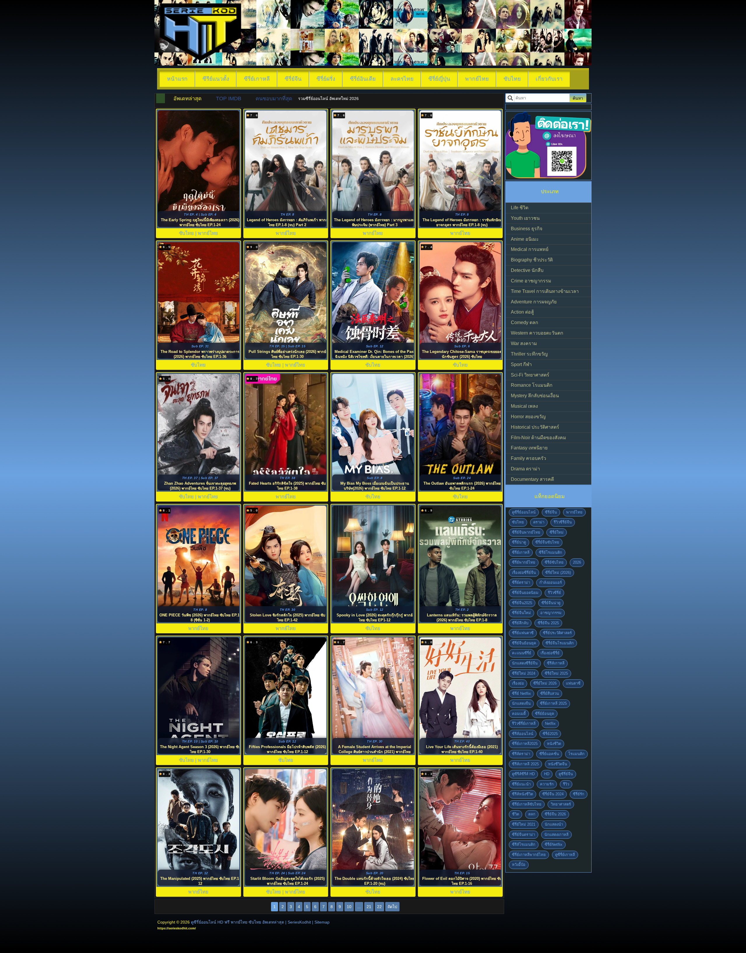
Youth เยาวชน (525, 218)
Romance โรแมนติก (532, 385)
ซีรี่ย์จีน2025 (522, 603)
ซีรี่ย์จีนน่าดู (550, 603)
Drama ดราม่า (525, 468)
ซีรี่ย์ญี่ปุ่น (439, 79)
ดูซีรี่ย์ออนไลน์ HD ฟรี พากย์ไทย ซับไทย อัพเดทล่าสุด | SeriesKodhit (251, 922)
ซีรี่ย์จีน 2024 (553, 794)
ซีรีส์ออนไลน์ (522, 734)
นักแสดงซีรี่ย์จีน (525, 663)
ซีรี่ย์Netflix (553, 844)
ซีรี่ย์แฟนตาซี (523, 633)
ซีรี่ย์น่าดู (519, 542)
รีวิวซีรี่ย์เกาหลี (524, 723)
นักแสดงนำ (554, 824)
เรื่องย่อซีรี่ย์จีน (524, 572)
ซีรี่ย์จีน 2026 (555, 814)
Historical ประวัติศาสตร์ (535, 427)
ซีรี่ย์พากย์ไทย (523, 562)
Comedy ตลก (524, 322)
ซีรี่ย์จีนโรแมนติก (560, 643)
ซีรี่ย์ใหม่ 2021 (523, 824)
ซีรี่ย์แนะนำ (521, 784)
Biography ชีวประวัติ (532, 259)
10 (349, 906)
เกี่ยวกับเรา (549, 79)
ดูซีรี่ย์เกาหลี (565, 854)
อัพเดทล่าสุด (187, 98)
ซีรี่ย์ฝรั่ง (325, 79)
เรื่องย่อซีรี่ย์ (550, 653)
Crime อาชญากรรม (531, 280)
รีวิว (566, 784)
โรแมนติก (576, 754)
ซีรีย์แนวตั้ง (216, 79)
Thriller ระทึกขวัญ (529, 353)
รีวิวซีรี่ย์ (554, 592)
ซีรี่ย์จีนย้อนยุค (524, 643)
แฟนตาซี (573, 683)
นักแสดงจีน (521, 703)
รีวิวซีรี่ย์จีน (563, 522)
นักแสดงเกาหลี (556, 834)
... (359, 906)
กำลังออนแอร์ (550, 582)
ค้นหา (578, 98)
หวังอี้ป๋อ (518, 864)
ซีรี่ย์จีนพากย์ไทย (526, 532)
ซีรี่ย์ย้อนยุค (544, 713)
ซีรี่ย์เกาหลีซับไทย (526, 804)
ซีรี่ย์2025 (550, 734)
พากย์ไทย (477, 79)
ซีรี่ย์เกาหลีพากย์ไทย (529, 854)
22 (379, 906)
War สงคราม (524, 343)
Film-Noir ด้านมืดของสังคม (538, 437)
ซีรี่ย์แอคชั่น (549, 754)
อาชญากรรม (551, 613)
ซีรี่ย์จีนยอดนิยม (525, 592)
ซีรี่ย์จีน (293, 79)
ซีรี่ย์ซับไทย (554, 562)
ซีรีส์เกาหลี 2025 (525, 764)
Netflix (550, 723)
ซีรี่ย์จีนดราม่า (523, 834)
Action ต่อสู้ (522, 312)
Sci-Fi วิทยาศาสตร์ (530, 374)
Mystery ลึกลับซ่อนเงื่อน (535, 395)
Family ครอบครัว (528, 458)
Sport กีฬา (521, 364)
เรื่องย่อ (518, 683)
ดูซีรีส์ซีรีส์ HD (523, 774)
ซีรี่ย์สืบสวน (549, 693)
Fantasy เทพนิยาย (529, 447)
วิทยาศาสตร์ (561, 804)
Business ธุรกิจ (526, 228)
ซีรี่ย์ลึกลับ (520, 623)
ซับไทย (512, 79)
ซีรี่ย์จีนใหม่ (521, 613)
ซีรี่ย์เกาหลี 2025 (553, 703)
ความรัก (547, 784)
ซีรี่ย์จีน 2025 (548, 623)
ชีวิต (515, 814)
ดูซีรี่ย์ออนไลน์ (524, 512)
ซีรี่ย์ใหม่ (557, 532)
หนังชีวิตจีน (557, 764)
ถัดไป (392, 906)
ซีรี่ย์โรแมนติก (550, 552)
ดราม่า (538, 522)
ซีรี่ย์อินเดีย (363, 79)
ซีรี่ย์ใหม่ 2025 (556, 673)
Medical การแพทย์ (529, 249)
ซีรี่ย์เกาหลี (257, 79)
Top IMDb (228, 98)
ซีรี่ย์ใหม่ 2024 (523, 673)
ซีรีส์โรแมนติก (523, 844)
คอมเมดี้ (519, 713)
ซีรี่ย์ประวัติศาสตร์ (557, 633)
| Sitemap (321, 922)
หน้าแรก (177, 79)
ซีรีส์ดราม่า (521, 754)
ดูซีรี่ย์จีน (566, 774)
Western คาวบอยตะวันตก (537, 332)
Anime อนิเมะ (525, 239)
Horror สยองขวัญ (528, 416)
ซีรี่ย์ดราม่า (521, 582)
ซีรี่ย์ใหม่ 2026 (545, 683)
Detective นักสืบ (527, 270)
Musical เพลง (524, 406)
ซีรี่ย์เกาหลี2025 (525, 743)
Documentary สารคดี (532, 479)
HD (546, 774)
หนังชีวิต (554, 743)
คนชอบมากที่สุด (274, 98)
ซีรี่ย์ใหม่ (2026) (558, 572)
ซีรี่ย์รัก (578, 794)
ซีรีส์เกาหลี (555, 663)
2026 (577, 562)
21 (369, 906)
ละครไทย (402, 79)
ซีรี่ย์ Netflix (521, 693)
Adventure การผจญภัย (534, 301)
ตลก (531, 814)
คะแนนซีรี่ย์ (521, 653)
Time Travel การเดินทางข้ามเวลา (545, 291)
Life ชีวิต (519, 207)
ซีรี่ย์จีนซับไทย (547, 542)
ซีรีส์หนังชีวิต (522, 794)
